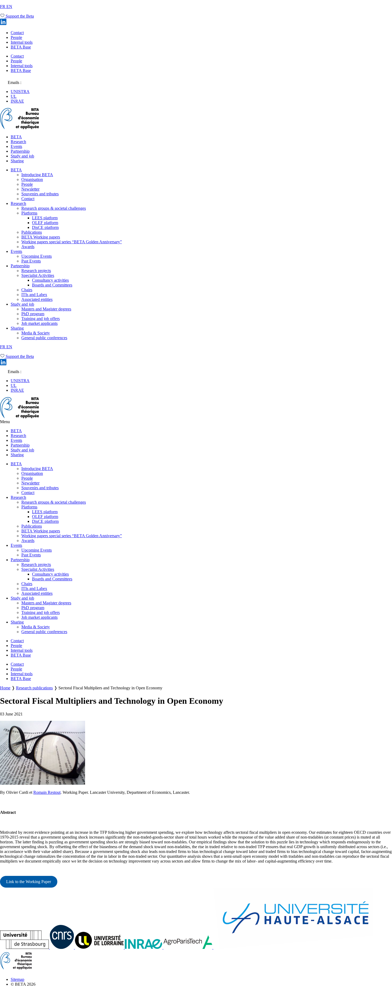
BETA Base (21, 47)
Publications (31, 232)
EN (9, 6)
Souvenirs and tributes (40, 194)
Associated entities (37, 299)
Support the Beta (19, 16)
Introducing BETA (37, 174)
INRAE (17, 101)
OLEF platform (45, 222)
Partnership (20, 151)
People (16, 37)
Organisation (32, 179)
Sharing (17, 161)
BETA (16, 137)
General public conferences (44, 337)
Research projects (36, 270)
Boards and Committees (52, 285)
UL (14, 96)
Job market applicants (39, 323)
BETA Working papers (40, 237)
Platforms (29, 213)
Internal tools (22, 42)
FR (3, 6)
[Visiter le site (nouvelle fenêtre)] (25, 947)
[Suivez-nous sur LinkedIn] (3, 23)
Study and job (22, 156)
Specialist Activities (37, 275)
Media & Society (35, 333)
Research (18, 141)
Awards (27, 246)
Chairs (26, 290)
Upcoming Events (36, 256)
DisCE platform (45, 227)
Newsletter (30, 189)
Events (16, 146)
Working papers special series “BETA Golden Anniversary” (71, 242)
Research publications (34, 688)
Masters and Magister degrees (46, 309)
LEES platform (45, 218)
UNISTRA (20, 91)
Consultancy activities (50, 280)
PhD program (32, 314)
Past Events (31, 261)
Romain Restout (47, 792)
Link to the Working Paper (28, 881)
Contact (17, 32)
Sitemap (17, 979)
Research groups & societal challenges (53, 208)
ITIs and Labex (34, 294)
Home (5, 688)
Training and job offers (40, 318)
